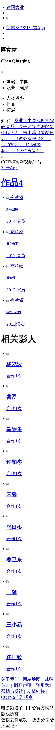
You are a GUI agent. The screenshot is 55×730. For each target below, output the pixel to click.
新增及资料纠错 (25, 27)
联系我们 (44, 685)
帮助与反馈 (12, 691)
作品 (12, 182)
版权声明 (23, 685)
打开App (9, 167)
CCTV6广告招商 (17, 697)
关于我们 (10, 679)
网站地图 (31, 679)
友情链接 (36, 691)
